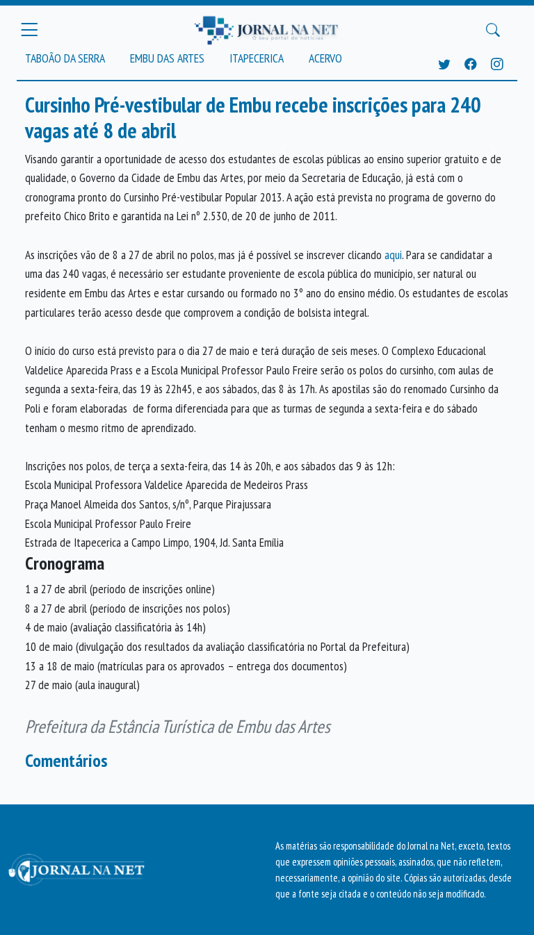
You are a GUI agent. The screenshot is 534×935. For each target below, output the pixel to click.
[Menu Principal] (29, 29)
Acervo (325, 58)
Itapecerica (256, 58)
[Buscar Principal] (493, 29)
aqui (393, 255)
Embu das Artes (167, 58)
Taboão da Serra (65, 58)
